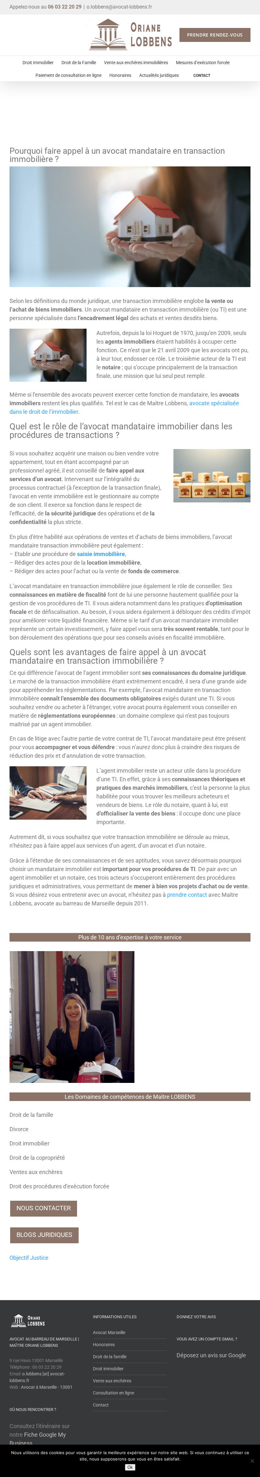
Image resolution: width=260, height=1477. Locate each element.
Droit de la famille (31, 1114)
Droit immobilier (29, 1143)
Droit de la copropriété (37, 1157)
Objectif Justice (29, 1257)
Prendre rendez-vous (215, 35)
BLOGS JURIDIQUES (44, 1235)
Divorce (19, 1129)
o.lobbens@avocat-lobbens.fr (119, 7)
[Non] (252, 1461)
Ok (130, 1467)
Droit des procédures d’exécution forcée (59, 1186)
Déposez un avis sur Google (211, 1355)
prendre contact (187, 894)
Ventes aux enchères (36, 1172)
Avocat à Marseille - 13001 (47, 1387)
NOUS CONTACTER (43, 1208)
